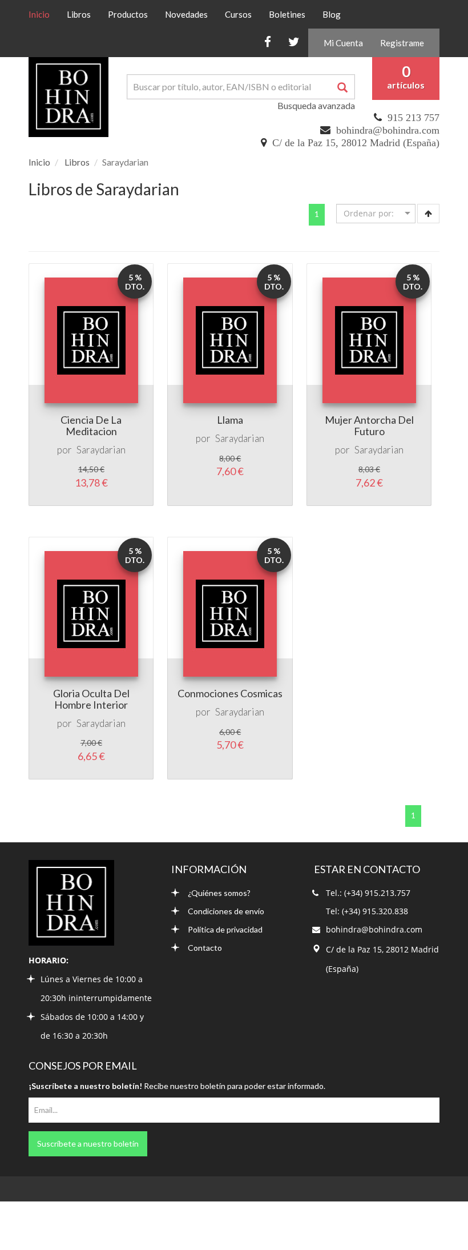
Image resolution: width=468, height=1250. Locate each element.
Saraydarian (101, 450)
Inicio (43, 14)
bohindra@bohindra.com (387, 130)
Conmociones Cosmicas (230, 693)
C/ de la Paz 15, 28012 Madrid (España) (355, 143)
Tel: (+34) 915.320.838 (367, 911)
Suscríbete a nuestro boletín (88, 1143)
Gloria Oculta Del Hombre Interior (91, 699)
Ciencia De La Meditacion (91, 425)
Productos (128, 14)
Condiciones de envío (226, 911)
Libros (79, 14)
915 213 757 (413, 117)
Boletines (287, 14)
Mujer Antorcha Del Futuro (369, 425)
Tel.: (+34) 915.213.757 (368, 892)
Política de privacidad (225, 929)
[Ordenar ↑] (428, 213)
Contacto (205, 947)
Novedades (186, 14)
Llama (230, 419)
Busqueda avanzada (316, 105)
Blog (331, 14)
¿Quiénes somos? (219, 893)
